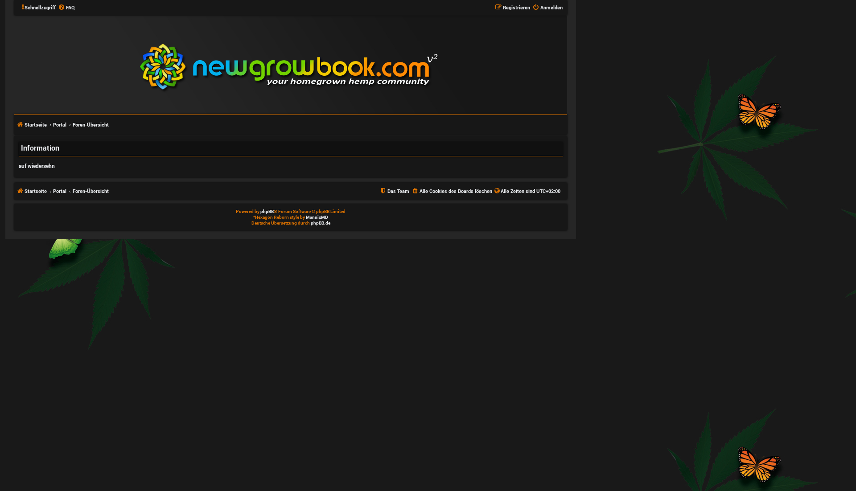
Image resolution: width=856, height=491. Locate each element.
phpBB (267, 211)
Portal (59, 124)
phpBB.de (320, 223)
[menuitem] (66, 7)
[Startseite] (342, 64)
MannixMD (317, 217)
